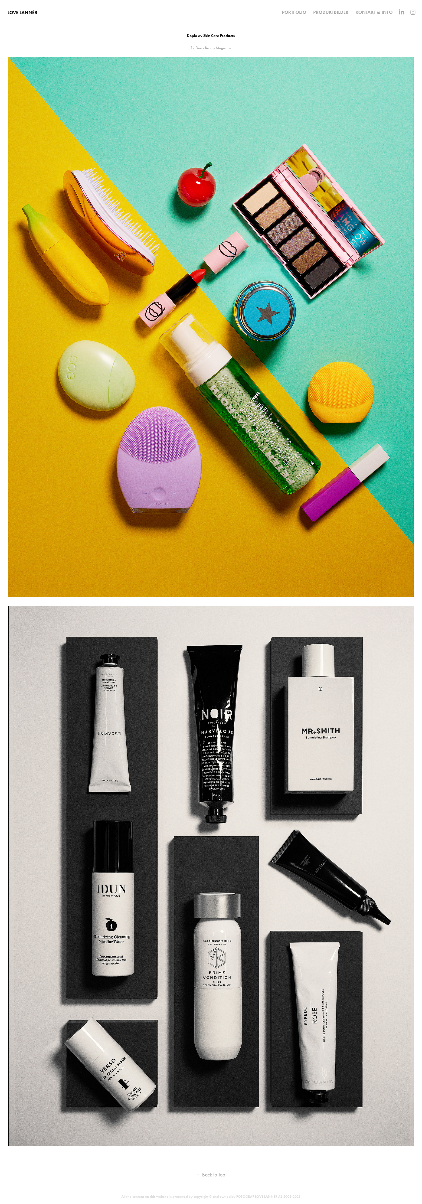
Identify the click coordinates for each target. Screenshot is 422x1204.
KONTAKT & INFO (374, 12)
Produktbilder (331, 12)
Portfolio (294, 12)
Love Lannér (22, 12)
